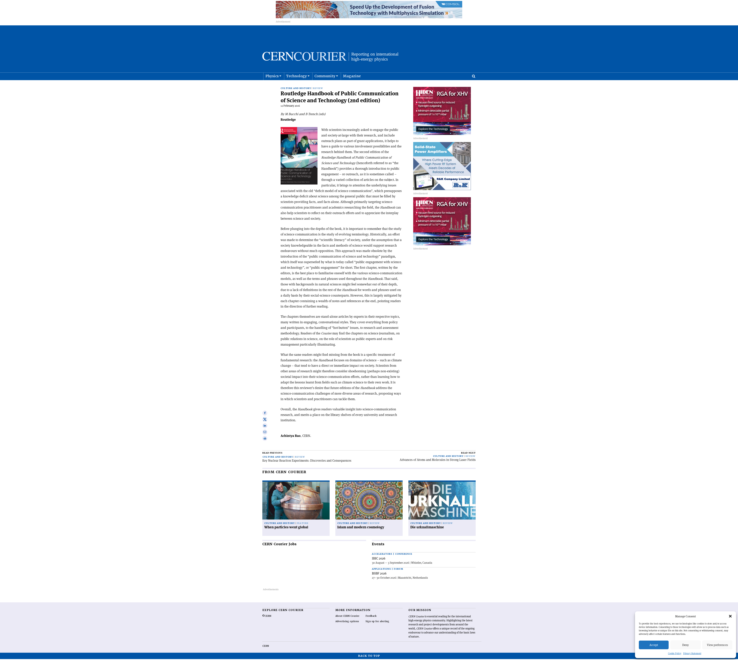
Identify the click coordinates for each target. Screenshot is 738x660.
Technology (296, 76)
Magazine (352, 76)
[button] (730, 616)
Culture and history (296, 88)
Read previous (272, 452)
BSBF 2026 (379, 573)
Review (318, 88)
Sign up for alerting (377, 621)
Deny (685, 645)
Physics (272, 76)
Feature (302, 523)
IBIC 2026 (378, 558)
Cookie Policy (674, 653)
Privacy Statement (692, 653)
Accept (653, 645)
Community (324, 76)
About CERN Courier (347, 616)
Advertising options (347, 621)
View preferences (717, 645)
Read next (468, 452)
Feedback (371, 616)
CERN (265, 646)
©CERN (266, 616)
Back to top (369, 656)
